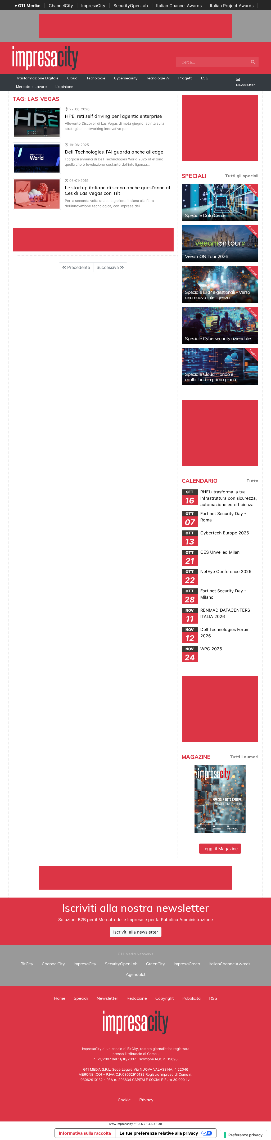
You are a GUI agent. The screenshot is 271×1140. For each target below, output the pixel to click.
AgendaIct (136, 974)
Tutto (252, 480)
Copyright (164, 998)
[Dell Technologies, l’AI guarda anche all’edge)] (37, 158)
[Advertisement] (135, 878)
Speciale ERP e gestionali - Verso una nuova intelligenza (217, 294)
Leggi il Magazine (220, 848)
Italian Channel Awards (179, 5)
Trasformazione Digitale (37, 78)
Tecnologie (95, 78)
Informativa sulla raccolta (85, 1133)
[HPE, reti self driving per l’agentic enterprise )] (37, 122)
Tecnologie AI (158, 78)
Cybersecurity (125, 78)
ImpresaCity (93, 5)
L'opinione (64, 86)
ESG (204, 78)
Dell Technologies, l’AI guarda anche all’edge (114, 152)
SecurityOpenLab (131, 5)
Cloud (72, 78)
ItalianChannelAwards (230, 963)
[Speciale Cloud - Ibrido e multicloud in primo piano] (220, 366)
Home (59, 998)
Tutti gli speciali (241, 175)
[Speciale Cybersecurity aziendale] (220, 325)
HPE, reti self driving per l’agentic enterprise (113, 116)
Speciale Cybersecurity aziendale (218, 338)
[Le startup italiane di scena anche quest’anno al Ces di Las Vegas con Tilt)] (37, 193)
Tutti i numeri (244, 756)
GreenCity (155, 963)
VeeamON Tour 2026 (206, 256)
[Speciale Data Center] (220, 202)
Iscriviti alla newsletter (135, 932)
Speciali (81, 998)
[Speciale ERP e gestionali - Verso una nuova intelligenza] (220, 284)
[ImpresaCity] (45, 57)
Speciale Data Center (206, 215)
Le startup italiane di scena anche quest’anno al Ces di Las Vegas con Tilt (117, 190)
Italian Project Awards (232, 5)
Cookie (124, 1099)
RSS (213, 998)
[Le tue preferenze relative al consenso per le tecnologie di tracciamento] (243, 1135)
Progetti (185, 78)
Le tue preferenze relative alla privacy (159, 1133)
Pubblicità (191, 998)
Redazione (137, 998)
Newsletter (245, 85)
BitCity (26, 963)
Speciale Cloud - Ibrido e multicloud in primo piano (210, 376)
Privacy (146, 1099)
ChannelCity (61, 5)
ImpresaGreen (187, 963)
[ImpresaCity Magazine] (220, 798)
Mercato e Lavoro (31, 86)
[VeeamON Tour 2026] (220, 243)
